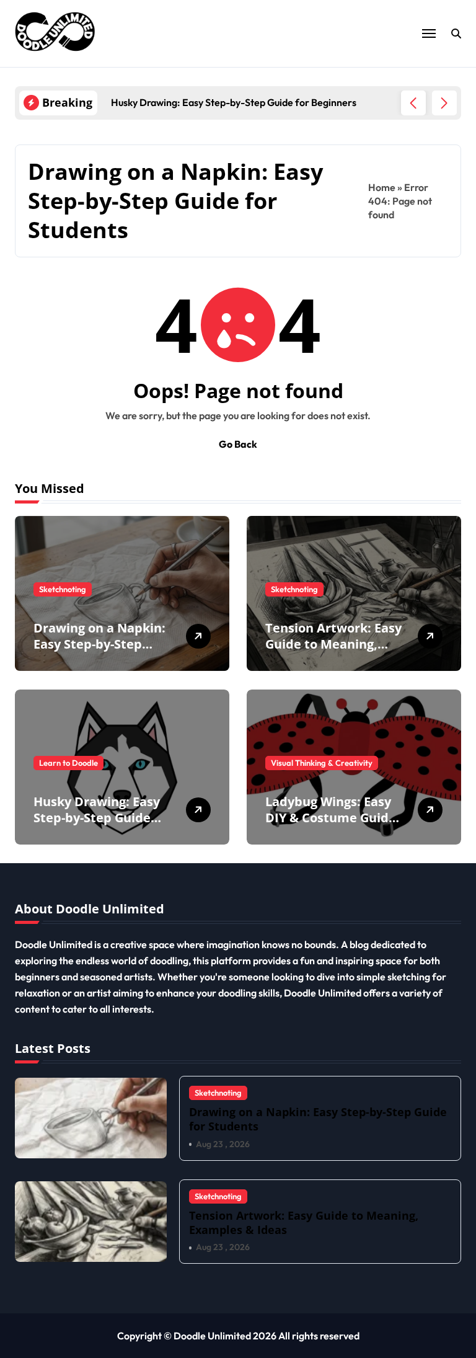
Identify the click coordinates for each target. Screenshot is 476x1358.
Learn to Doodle (68, 763)
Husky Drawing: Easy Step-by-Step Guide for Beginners (96, 817)
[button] (444, 103)
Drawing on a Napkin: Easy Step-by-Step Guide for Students (99, 643)
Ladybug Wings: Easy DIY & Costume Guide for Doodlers (330, 817)
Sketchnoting (62, 589)
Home (381, 187)
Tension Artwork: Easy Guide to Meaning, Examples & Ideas (333, 643)
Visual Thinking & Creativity (321, 763)
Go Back (238, 444)
